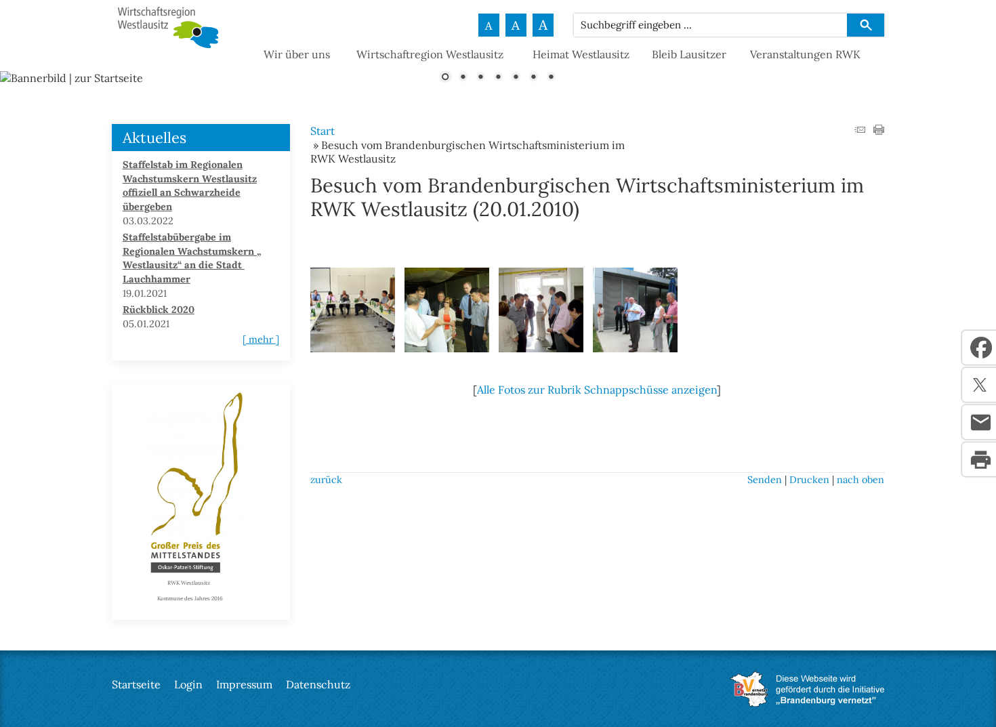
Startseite (136, 684)
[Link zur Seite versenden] (859, 131)
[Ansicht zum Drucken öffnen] (878, 131)
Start (322, 131)
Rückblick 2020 (158, 310)
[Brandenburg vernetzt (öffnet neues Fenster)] (807, 702)
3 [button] (480, 77)
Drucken (809, 480)
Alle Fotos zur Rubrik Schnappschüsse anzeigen (597, 389)
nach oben (860, 480)
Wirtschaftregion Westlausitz (429, 54)
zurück (326, 480)
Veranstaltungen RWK (805, 54)
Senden (764, 480)
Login (188, 684)
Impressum (244, 684)
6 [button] (533, 77)
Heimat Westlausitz (581, 54)
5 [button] (515, 77)
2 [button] (462, 77)
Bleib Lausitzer (689, 54)
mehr (261, 339)
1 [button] (445, 77)
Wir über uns (297, 54)
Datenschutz (318, 684)
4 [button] (498, 77)
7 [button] (550, 77)
